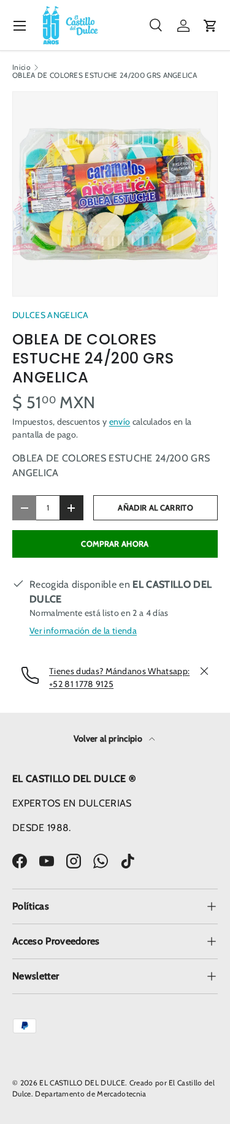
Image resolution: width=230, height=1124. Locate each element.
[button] (210, 25)
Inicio (21, 67)
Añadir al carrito (155, 507)
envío (120, 421)
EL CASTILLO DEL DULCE (82, 1082)
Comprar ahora (114, 544)
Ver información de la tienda (83, 630)
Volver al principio (109, 738)
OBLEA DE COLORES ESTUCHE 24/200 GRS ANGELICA (104, 75)
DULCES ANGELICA (50, 315)
